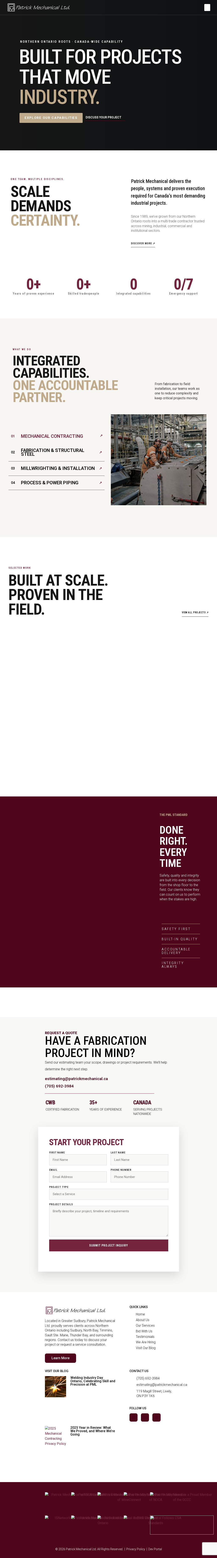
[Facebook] (133, 1417)
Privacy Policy (135, 1549)
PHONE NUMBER (121, 1169)
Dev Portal (155, 1549)
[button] (207, 7)
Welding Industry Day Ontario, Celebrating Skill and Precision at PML (92, 1381)
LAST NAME (118, 1152)
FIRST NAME (57, 1152)
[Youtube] (156, 1417)
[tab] (56, 436)
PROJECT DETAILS (61, 1204)
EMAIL (53, 1169)
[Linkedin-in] (145, 1417)
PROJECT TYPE (59, 1187)
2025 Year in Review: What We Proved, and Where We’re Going (92, 1431)
